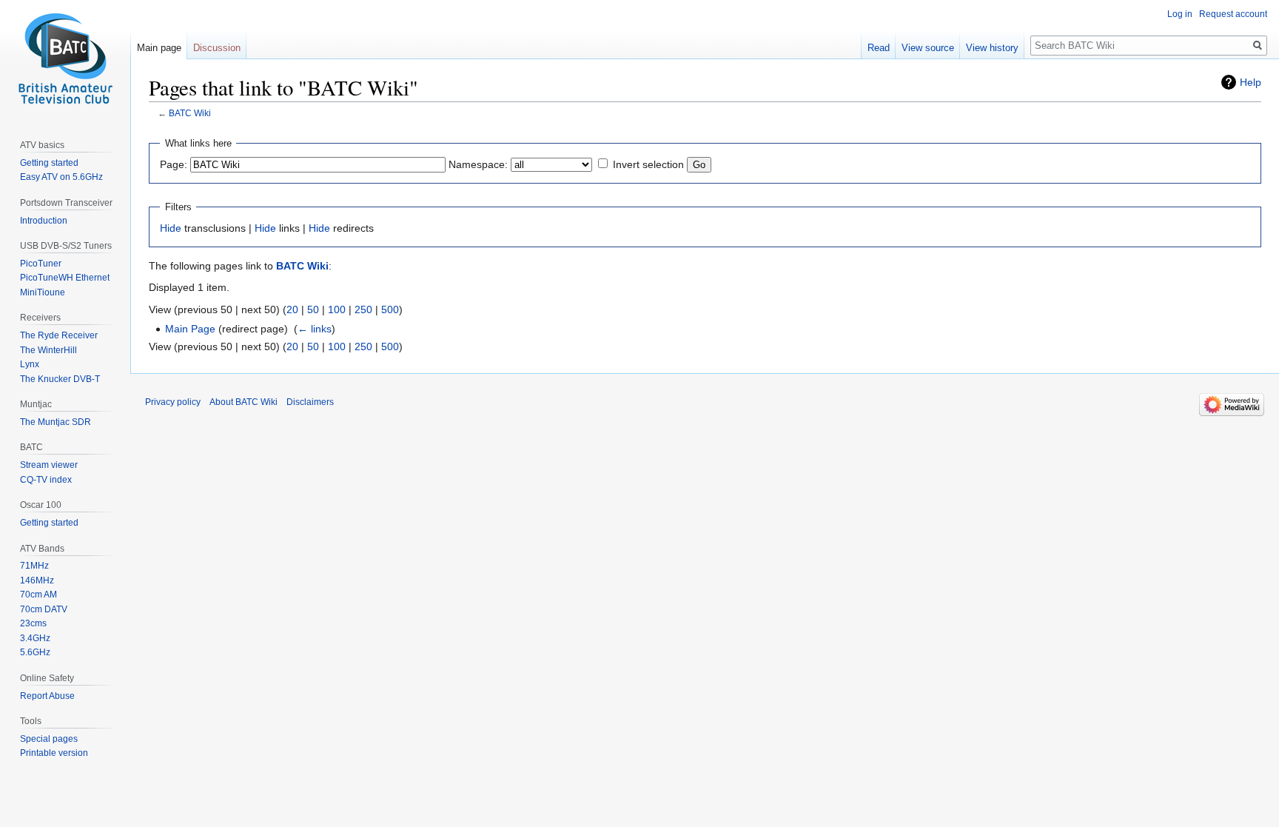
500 (390, 309)
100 (337, 309)
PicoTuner (40, 263)
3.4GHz (35, 638)
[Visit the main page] (65, 59)
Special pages (49, 739)
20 (292, 309)
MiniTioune (42, 292)
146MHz (37, 580)
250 (363, 309)
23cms (33, 623)
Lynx (29, 364)
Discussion (217, 47)
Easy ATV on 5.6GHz (61, 177)
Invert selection (648, 164)
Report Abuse (47, 696)
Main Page (190, 329)
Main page (159, 47)
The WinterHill (48, 350)
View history (992, 47)
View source (928, 47)
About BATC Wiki (243, 402)
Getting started (49, 163)
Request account (1233, 14)
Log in (1179, 14)
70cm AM (38, 594)
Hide (170, 228)
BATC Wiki (190, 113)
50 (313, 309)
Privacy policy (173, 402)
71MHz (34, 565)
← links (315, 329)
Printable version (54, 753)
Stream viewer (49, 465)
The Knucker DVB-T (60, 379)
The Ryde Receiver (59, 335)
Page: (173, 164)
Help (1250, 82)
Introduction (43, 220)
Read (878, 47)
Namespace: (478, 164)
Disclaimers (310, 402)
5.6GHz (35, 652)
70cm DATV (43, 609)
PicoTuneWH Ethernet (65, 277)
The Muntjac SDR (55, 422)
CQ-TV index (46, 480)
